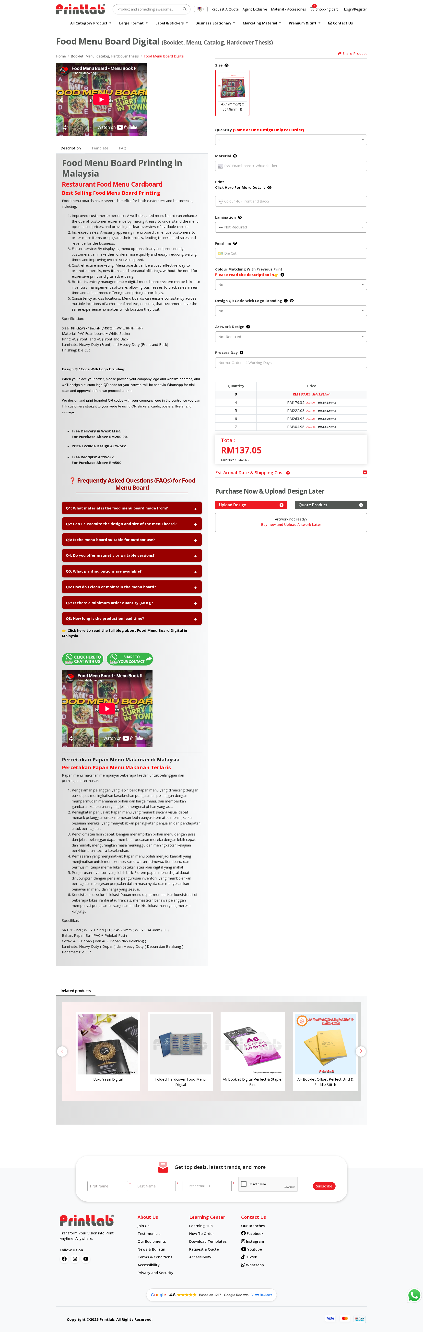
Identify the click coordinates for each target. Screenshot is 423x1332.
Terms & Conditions (155, 1256)
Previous (62, 1051)
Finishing (223, 243)
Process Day (226, 352)
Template (99, 148)
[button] (232, 87)
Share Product (355, 53)
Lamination (225, 217)
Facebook (254, 1233)
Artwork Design (229, 326)
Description (71, 148)
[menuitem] (90, 23)
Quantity (259, 129)
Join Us (144, 1225)
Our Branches (253, 1225)
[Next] (203, 100)
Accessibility (149, 1264)
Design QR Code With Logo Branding (248, 300)
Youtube (254, 1249)
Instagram (254, 1241)
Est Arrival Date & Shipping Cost (249, 472)
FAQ (122, 148)
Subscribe (324, 1186)
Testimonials (149, 1233)
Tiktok (251, 1256)
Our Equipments (152, 1241)
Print (240, 184)
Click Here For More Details (240, 187)
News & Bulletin (151, 1249)
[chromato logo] (95, 1220)
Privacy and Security (155, 1272)
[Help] (281, 274)
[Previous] (61, 100)
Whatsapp (254, 1264)
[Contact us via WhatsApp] (414, 1295)
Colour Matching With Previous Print (248, 272)
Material (223, 155)
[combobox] (201, 9)
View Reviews (261, 1295)
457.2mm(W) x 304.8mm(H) (232, 107)
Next (361, 1051)
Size (219, 65)
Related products (76, 990)
